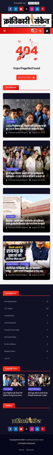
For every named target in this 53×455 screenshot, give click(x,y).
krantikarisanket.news (34, 440)
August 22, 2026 (38, 133)
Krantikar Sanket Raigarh (18, 133)
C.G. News (10, 121)
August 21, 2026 (38, 275)
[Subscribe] (47, 31)
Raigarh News (12, 264)
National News (12, 169)
